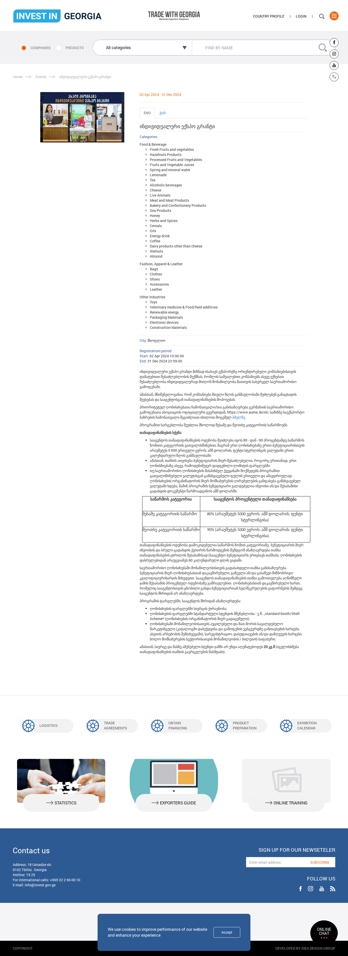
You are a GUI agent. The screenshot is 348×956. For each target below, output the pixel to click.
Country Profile (268, 16)
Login (301, 16)
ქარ (162, 112)
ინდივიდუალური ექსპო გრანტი (85, 76)
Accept (226, 932)
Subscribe (319, 862)
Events (40, 76)
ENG (147, 112)
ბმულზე (238, 417)
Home (17, 76)
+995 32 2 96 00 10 (65, 879)
